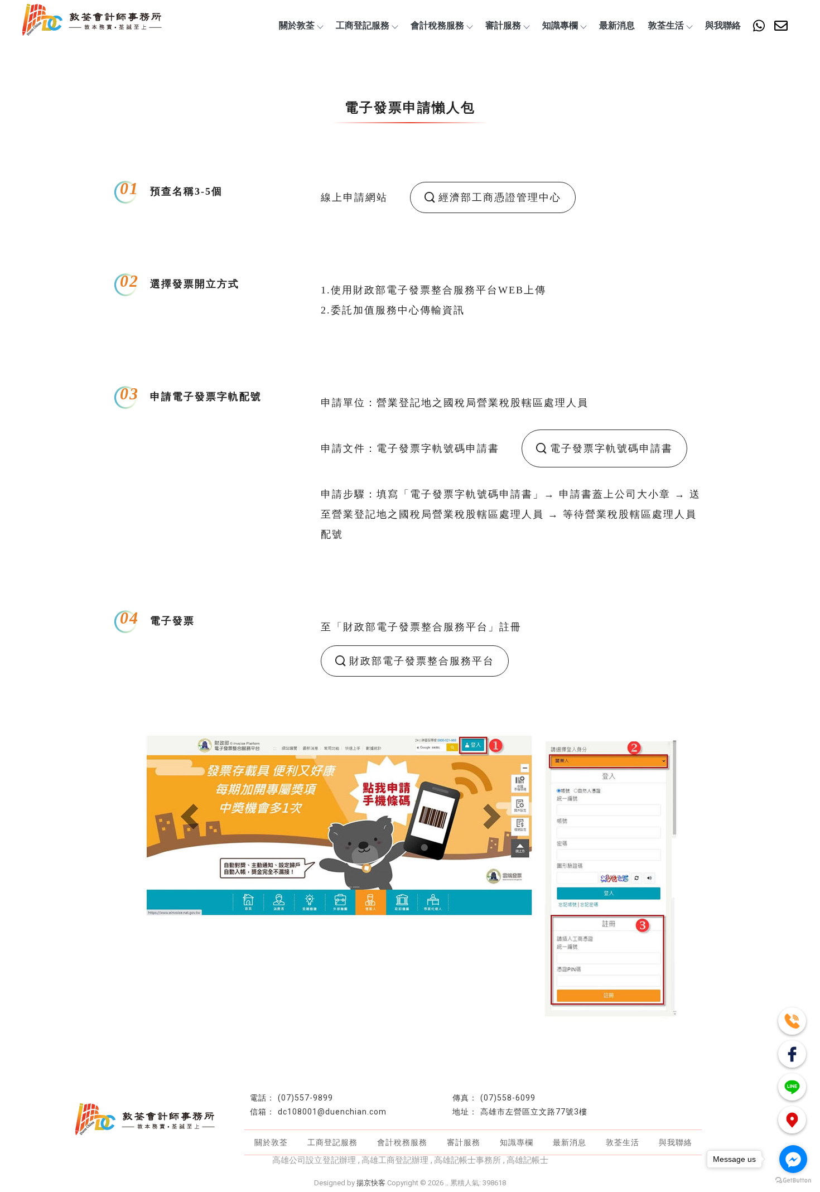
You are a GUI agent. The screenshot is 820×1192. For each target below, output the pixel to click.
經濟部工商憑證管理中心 (499, 197)
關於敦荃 (297, 25)
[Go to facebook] (793, 1159)
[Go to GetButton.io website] (793, 1180)
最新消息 (617, 25)
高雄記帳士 (527, 1160)
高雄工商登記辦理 (394, 1160)
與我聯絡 (723, 25)
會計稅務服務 (437, 25)
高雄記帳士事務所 (467, 1160)
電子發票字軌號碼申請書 (611, 448)
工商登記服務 (362, 25)
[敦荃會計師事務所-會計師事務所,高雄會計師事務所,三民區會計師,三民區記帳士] (92, 21)
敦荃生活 (666, 25)
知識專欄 (560, 25)
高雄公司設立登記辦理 (314, 1160)
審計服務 (503, 25)
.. (446, 1183)
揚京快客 (370, 1183)
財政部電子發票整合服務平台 (421, 661)
